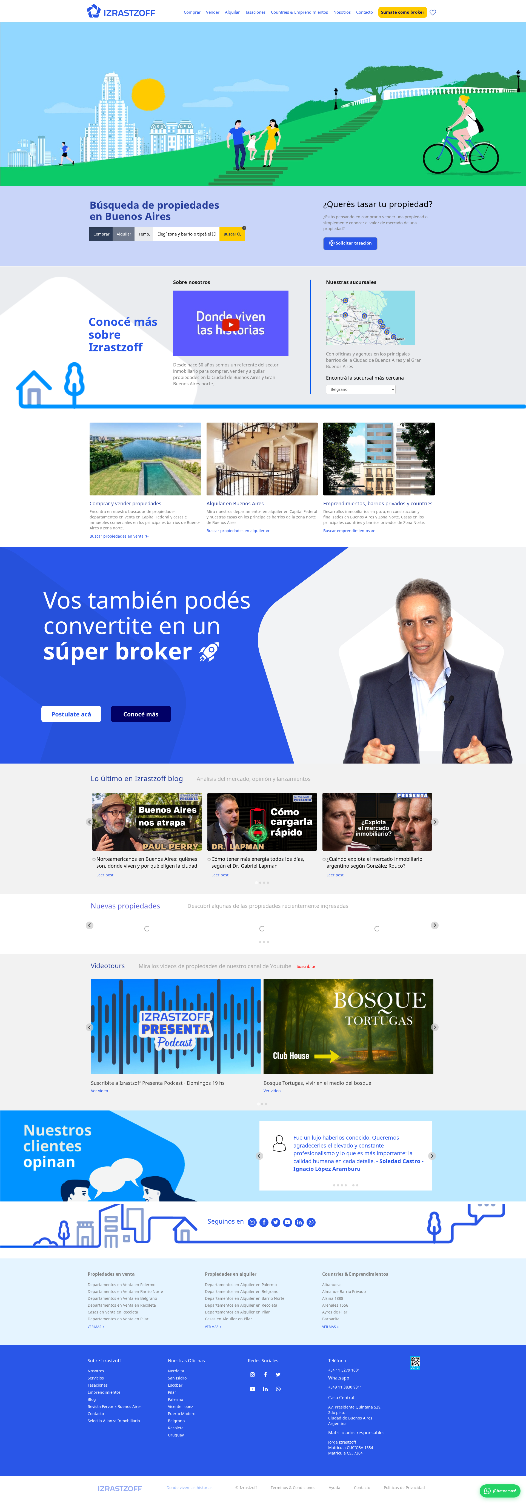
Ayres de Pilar (334, 1312)
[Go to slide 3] (342, 1185)
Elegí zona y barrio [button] (175, 234)
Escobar (175, 1385)
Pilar (172, 1392)
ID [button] (214, 234)
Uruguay (176, 1435)
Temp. (144, 234)
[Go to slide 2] (338, 1185)
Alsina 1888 (332, 1298)
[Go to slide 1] (334, 1185)
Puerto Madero (181, 1413)
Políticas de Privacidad (404, 1487)
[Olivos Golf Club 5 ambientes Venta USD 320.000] (377, 928)
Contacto (364, 12)
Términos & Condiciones (293, 1487)
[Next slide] (435, 822)
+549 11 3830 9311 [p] (345, 1387)
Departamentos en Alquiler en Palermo (241, 1284)
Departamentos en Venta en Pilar (118, 1318)
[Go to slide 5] (349, 1185)
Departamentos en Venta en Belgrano (122, 1298)
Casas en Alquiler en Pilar (228, 1318)
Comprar (192, 12)
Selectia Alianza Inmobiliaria (114, 1420)
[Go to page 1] (256, 882)
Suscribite (306, 966)
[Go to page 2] (260, 883)
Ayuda (334, 1487)
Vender (212, 12)
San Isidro (177, 1378)
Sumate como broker (402, 12)
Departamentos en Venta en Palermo (121, 1284)
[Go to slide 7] (357, 1185)
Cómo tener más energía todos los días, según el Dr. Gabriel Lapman (257, 862)
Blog (92, 1399)
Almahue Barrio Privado (344, 1291)
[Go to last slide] (89, 822)
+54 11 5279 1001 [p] (344, 1370)
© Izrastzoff (246, 1487)
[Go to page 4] (268, 883)
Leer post (104, 875)
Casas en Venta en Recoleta (113, 1312)
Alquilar (232, 12)
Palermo (175, 1399)
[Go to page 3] (264, 883)
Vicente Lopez (180, 1406)
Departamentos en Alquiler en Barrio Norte (244, 1298)
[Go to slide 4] (346, 1185)
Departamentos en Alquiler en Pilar (237, 1312)
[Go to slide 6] (353, 1185)
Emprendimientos (104, 1392)
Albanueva (332, 1284)
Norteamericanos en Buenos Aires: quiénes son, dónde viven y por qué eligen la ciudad (146, 862)
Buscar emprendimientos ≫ (349, 530)
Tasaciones (255, 12)
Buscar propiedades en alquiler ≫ (238, 530)
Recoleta (176, 1427)
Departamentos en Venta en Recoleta (122, 1305)
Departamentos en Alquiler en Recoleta (241, 1305)
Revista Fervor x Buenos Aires (115, 1406)
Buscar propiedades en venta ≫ (119, 536)
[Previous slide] (259, 1156)
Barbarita (330, 1318)
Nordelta (176, 1370)
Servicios (96, 1378)
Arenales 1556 (335, 1305)
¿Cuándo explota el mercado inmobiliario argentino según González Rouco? (374, 862)
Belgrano (176, 1420)
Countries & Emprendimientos (299, 12)
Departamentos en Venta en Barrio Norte (125, 1291)
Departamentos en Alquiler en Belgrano (241, 1291)
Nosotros (342, 12)
